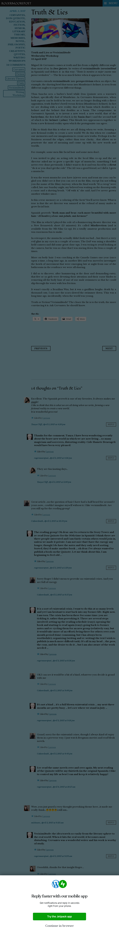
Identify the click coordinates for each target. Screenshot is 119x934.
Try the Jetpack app (59, 916)
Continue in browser (59, 925)
